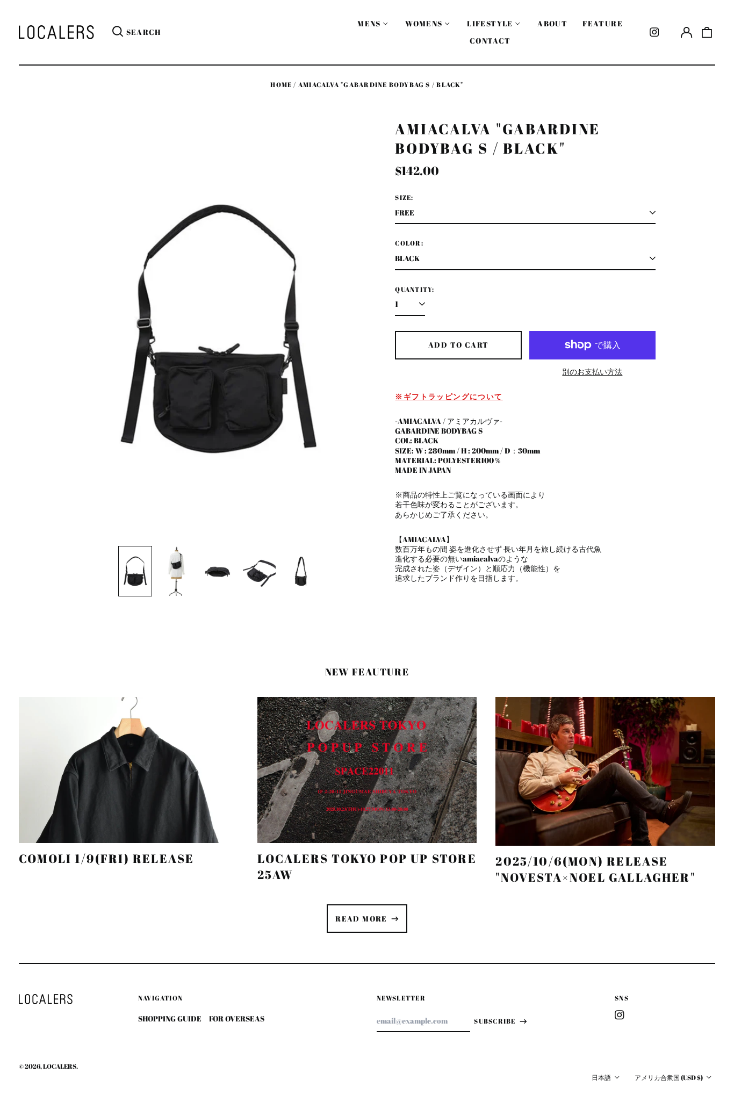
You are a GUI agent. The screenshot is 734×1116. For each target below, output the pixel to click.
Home (281, 84)
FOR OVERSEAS (236, 1018)
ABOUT (552, 23)
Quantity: (414, 289)
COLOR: (409, 243)
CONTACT (490, 40)
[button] (707, 32)
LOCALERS (59, 1066)
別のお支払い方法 (592, 372)
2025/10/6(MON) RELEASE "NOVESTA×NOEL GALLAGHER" (595, 869)
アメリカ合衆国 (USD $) (669, 1077)
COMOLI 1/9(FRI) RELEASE (106, 858)
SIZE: (404, 197)
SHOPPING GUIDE (170, 1018)
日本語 (602, 1077)
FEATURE (602, 23)
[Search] (117, 32)
